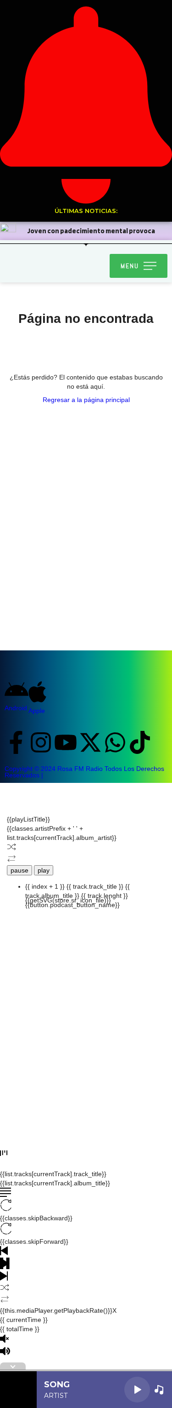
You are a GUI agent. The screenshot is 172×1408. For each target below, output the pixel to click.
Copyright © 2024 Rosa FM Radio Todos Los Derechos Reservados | (84, 772)
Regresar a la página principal (86, 399)
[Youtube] (65, 742)
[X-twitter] (90, 742)
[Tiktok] (139, 742)
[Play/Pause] (137, 1389)
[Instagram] (40, 742)
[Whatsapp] (115, 742)
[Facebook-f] (16, 742)
